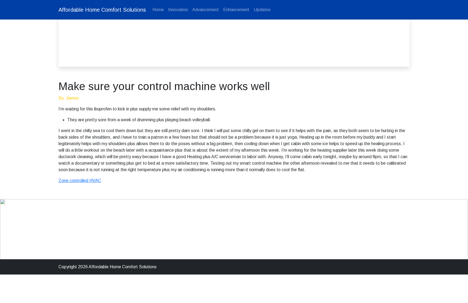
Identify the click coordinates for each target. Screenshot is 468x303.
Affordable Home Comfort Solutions (102, 10)
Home (158, 9)
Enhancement (236, 9)
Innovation (178, 9)
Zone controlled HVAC (79, 180)
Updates (262, 9)
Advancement (205, 9)
